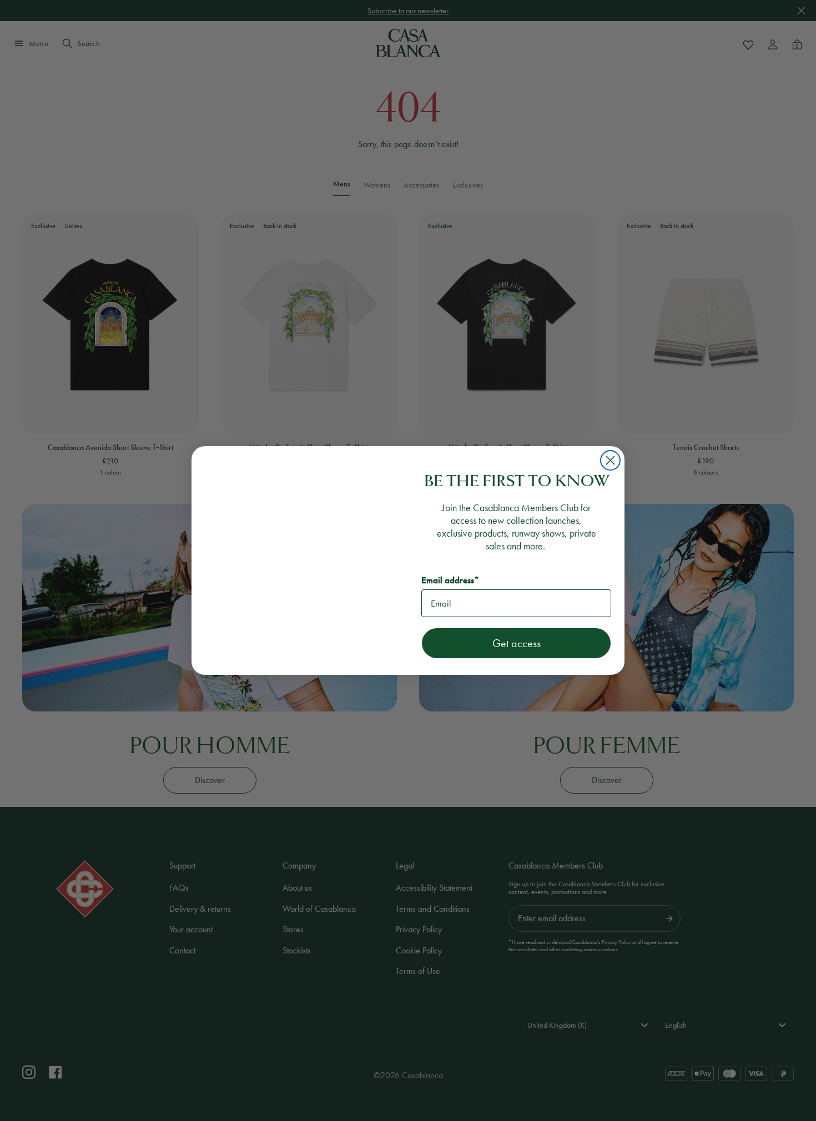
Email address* (450, 580)
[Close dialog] (610, 460)
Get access (516, 643)
